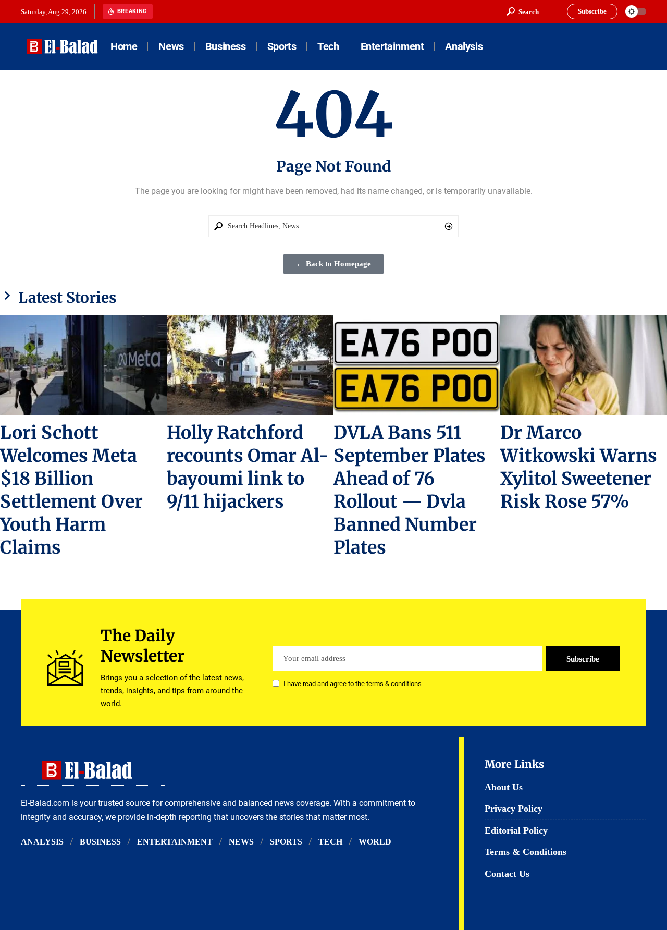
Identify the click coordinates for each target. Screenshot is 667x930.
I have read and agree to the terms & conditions (352, 684)
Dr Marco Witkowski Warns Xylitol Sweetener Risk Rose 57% (578, 467)
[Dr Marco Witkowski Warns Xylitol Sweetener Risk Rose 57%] (583, 365)
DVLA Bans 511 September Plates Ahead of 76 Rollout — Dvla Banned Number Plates (410, 490)
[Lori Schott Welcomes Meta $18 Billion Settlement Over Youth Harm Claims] (83, 365)
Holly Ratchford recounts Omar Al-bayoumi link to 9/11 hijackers (248, 467)
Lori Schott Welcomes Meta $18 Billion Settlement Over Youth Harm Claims (71, 490)
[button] (523, 11)
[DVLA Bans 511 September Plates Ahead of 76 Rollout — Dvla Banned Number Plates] (417, 365)
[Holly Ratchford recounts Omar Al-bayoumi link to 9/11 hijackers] (250, 365)
